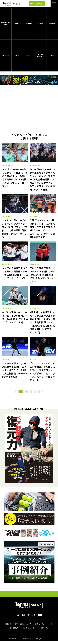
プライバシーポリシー (44, 624)
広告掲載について (23, 624)
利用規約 (14, 628)
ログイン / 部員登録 (36, 4)
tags (52, 55)
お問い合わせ (45, 628)
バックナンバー (29, 628)
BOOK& (40, 55)
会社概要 (7, 624)
